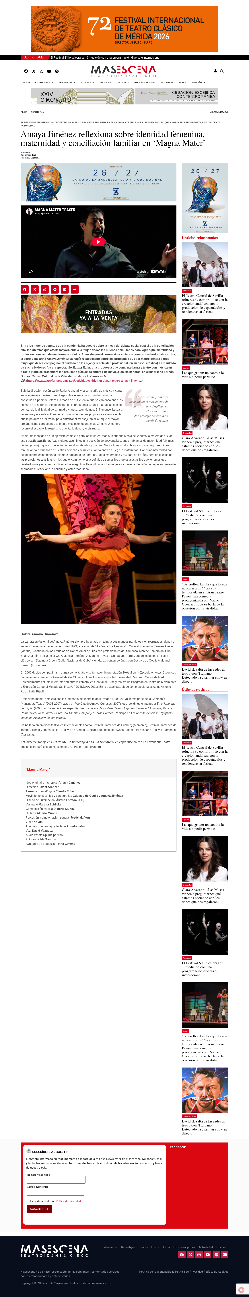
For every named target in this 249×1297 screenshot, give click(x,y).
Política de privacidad (68, 1201)
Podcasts (106, 82)
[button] (222, 71)
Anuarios (123, 82)
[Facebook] (26, 71)
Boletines (167, 82)
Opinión (186, 368)
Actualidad (187, 291)
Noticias (86, 82)
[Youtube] (49, 71)
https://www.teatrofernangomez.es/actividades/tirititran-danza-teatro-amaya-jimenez (84, 380)
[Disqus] (98, 904)
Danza (155, 1247)
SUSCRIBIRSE (39, 1209)
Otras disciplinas (189, 665)
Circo (166, 1247)
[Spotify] (56, 71)
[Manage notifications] (241, 1290)
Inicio (26, 82)
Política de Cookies (216, 1272)
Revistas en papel (145, 82)
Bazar (182, 82)
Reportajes (65, 82)
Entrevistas (42, 82)
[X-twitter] (33, 71)
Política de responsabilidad (156, 1272)
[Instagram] (41, 71)
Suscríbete (198, 82)
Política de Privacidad (189, 1272)
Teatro (185, 579)
